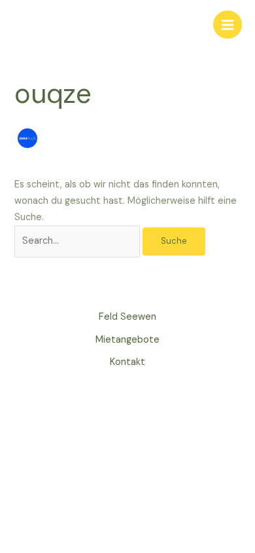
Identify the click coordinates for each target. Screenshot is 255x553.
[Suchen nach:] (78, 241)
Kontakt (127, 362)
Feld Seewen (127, 317)
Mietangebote (127, 340)
